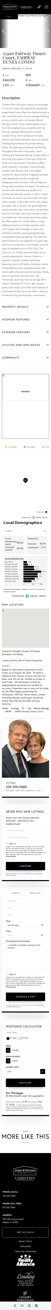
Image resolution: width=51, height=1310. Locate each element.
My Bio (38, 790)
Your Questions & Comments (18, 941)
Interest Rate (12, 1067)
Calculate (25, 1082)
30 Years (13, 1038)
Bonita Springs (41, 708)
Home (5, 708)
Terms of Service (13, 1007)
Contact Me (30, 790)
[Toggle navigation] (46, 7)
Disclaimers (25, 1246)
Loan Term (11, 1032)
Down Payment (13, 1056)
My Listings (10, 790)
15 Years (25, 1038)
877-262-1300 (9, 1207)
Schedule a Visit (35, 893)
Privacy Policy (11, 856)
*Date (8, 921)
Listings (15, 708)
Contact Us (15, 893)
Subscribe (25, 866)
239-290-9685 (39, 7)
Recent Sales (20, 790)
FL (23, 708)
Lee (29, 708)
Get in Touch (25, 1232)
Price (8, 1046)
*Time (8, 931)
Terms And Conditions (25, 1251)
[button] (4, 31)
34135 (8, 711)
